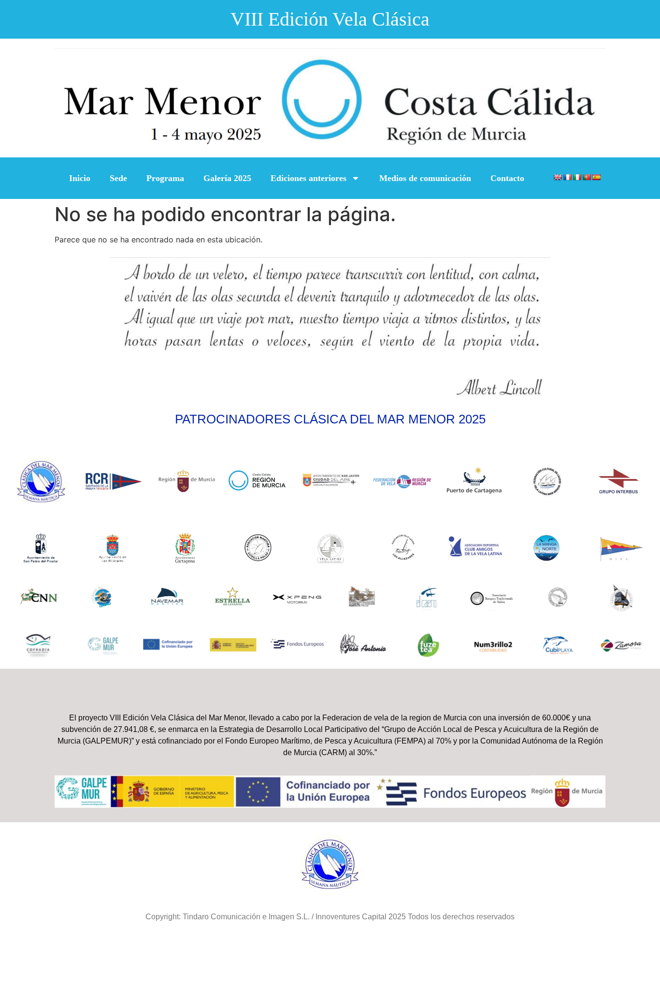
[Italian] (577, 177)
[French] (567, 177)
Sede (118, 178)
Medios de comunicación (425, 178)
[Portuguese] (586, 177)
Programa (165, 178)
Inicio (79, 178)
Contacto (507, 178)
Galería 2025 (227, 178)
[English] (557, 177)
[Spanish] (596, 177)
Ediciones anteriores (308, 178)
